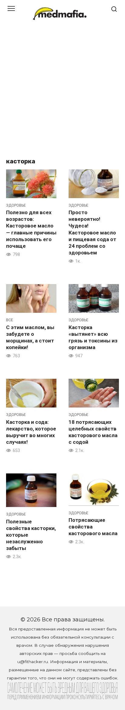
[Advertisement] (62, 92)
